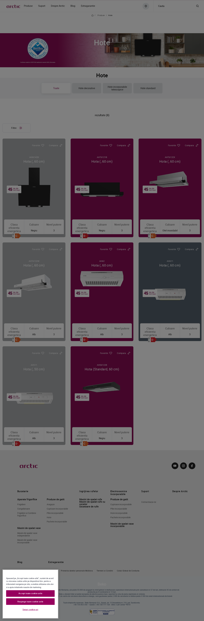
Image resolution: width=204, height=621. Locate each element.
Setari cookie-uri (30, 609)
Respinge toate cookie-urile (30, 601)
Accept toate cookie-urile (30, 593)
